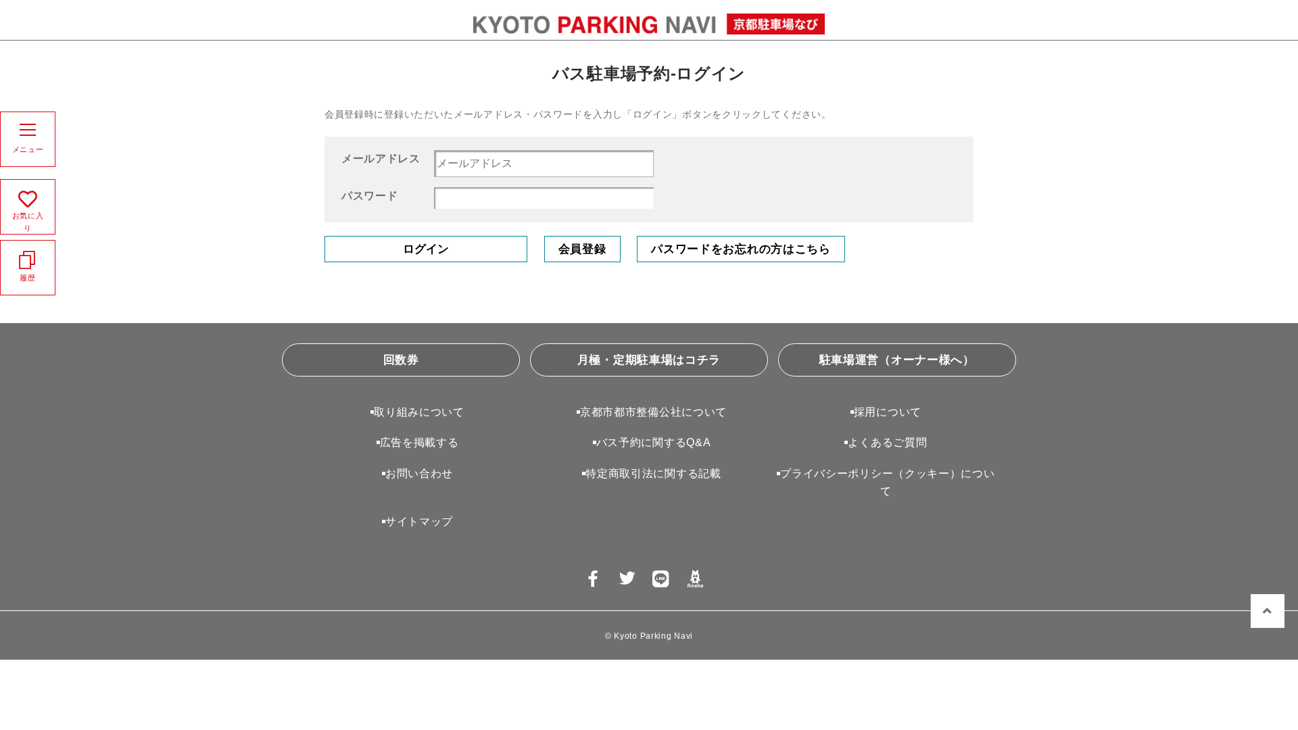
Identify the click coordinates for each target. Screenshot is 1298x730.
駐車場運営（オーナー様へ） (897, 360)
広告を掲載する (419, 442)
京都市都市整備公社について (653, 412)
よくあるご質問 (887, 442)
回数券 (401, 360)
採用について (887, 412)
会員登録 (582, 249)
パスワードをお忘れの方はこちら (741, 249)
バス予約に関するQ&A (653, 442)
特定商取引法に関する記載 (653, 473)
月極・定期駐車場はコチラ (649, 360)
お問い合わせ (419, 473)
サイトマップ (419, 521)
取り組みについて (419, 412)
